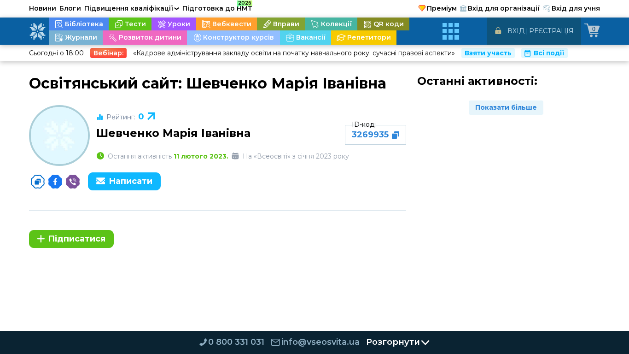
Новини (42, 8)
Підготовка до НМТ (217, 6)
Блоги (70, 8)
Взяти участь (488, 53)
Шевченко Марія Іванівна (173, 133)
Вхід (515, 31)
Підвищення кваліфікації (131, 8)
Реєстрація (551, 31)
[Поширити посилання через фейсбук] (55, 182)
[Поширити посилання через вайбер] (73, 182)
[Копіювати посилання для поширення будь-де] (38, 182)
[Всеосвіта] (37, 31)
